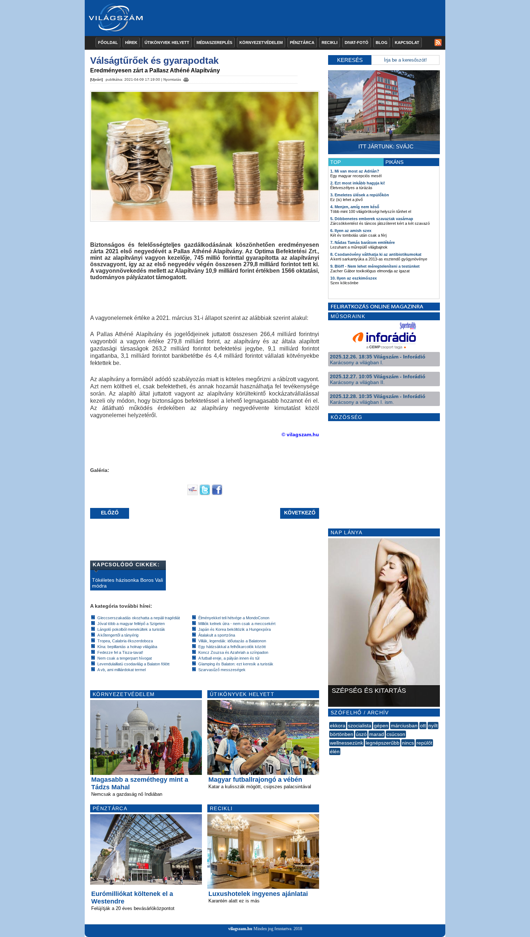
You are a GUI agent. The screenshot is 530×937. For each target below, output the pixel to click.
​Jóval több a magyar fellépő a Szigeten (131, 623)
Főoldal (108, 42)
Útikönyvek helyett (167, 42)
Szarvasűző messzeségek (222, 670)
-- (330, 759)
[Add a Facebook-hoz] (217, 493)
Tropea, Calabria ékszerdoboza (125, 641)
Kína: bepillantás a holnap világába (127, 646)
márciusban (404, 725)
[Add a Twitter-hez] (204, 493)
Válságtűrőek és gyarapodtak (154, 60)
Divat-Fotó (356, 42)
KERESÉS (350, 60)
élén (335, 751)
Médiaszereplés (214, 42)
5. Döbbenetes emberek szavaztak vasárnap (371, 219)
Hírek (131, 42)
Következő (299, 513)
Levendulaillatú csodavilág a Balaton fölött (133, 664)
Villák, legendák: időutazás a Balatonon (232, 641)
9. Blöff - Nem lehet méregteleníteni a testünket (375, 266)
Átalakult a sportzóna (216, 635)
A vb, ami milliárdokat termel (121, 670)
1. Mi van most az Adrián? (354, 171)
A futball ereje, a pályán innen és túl (228, 658)
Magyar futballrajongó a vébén (255, 779)
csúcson (396, 734)
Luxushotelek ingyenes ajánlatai (258, 893)
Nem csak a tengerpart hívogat (124, 658)
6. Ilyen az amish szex (350, 230)
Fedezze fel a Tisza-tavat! (120, 652)
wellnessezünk (346, 743)
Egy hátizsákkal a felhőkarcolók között (232, 646)
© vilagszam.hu (300, 434)
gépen (381, 725)
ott (423, 725)
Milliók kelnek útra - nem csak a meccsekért (236, 623)
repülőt (424, 743)
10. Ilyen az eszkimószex (353, 278)
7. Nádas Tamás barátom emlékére (362, 242)
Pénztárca (302, 42)
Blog (382, 42)
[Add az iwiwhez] (192, 493)
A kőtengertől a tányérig (117, 635)
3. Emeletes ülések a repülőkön (359, 195)
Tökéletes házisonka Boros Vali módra (127, 583)
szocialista (359, 725)
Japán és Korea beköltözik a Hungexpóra (234, 629)
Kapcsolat (407, 42)
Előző (110, 513)
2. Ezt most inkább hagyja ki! (357, 183)
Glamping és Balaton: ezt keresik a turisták (235, 664)
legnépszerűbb (382, 743)
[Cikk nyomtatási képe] (186, 78)
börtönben (341, 734)
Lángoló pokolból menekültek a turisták (131, 629)
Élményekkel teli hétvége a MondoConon (233, 618)
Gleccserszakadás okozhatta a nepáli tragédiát (138, 618)
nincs (408, 743)
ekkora (337, 725)
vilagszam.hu (240, 928)
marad (376, 734)
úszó (361, 734)
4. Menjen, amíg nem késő (354, 207)
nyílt (433, 725)
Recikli (329, 42)
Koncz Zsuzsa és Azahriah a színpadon (233, 652)
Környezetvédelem (261, 42)
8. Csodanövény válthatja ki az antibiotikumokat (375, 254)
